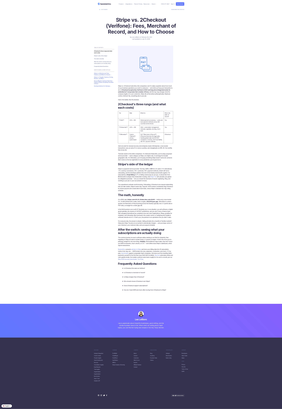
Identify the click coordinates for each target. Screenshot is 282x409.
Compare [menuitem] (114, 350)
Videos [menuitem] (151, 360)
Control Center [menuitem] (97, 355)
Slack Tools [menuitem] (97, 378)
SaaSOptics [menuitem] (115, 360)
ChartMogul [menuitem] (115, 355)
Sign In (173, 4)
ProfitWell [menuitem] (114, 353)
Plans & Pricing (138, 4)
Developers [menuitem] (184, 353)
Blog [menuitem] (151, 353)
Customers (104, 9)
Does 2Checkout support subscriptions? (136, 285)
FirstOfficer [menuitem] (115, 358)
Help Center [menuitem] (184, 355)
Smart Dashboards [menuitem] (98, 360)
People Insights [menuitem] (97, 358)
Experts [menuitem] (135, 362)
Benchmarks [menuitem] (97, 376)
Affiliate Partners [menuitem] (137, 364)
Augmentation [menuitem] (97, 374)
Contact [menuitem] (135, 367)
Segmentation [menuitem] (97, 371)
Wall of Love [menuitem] (137, 360)
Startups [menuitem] (168, 353)
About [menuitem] (135, 353)
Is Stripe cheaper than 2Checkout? (134, 277)
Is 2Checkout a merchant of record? (134, 272)
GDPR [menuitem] (183, 371)
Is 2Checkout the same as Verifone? (134, 268)
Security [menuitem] (184, 366)
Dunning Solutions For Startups (102, 86)
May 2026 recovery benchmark (127, 259)
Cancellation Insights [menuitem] (99, 364)
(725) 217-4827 (165, 4)
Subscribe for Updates (177, 9)
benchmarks (125, 253)
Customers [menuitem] (136, 358)
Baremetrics (121, 249)
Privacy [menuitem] (183, 364)
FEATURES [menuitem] (96, 350)
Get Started (180, 4)
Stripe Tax (153, 177)
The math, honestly (99, 58)
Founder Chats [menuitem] (153, 358)
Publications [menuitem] (153, 350)
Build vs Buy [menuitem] (169, 358)
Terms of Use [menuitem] (185, 369)
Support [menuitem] (184, 350)
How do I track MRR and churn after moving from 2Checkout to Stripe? (145, 290)
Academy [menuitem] (152, 355)
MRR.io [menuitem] (114, 362)
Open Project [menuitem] (169, 350)
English (2, 408)
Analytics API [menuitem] (97, 380)
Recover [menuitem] (96, 362)
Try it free (140, 259)
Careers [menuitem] (135, 355)
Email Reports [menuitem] (97, 367)
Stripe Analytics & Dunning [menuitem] (118, 364)
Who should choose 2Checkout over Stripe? (137, 281)
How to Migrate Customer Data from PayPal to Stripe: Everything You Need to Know (103, 82)
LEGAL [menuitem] (183, 361)
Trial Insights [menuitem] (97, 369)
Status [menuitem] (183, 358)
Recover (157, 255)
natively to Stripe (136, 249)
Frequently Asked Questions (101, 66)
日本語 (6, 408)
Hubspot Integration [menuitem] (98, 353)
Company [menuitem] (136, 350)
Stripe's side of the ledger (100, 55)
